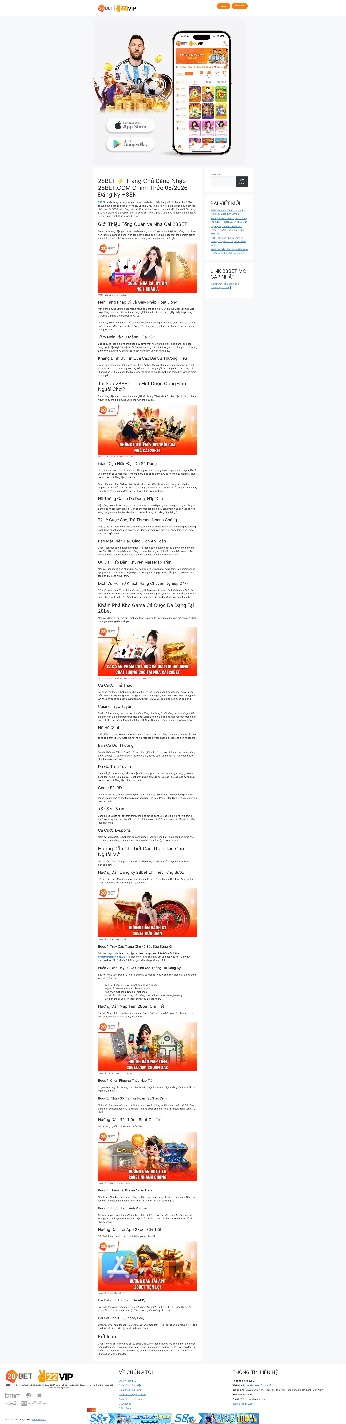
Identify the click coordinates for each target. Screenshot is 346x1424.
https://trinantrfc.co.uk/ (112, 956)
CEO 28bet (125, 1403)
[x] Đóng (92, 1410)
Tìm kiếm (215, 174)
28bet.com (216, 284)
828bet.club (230, 284)
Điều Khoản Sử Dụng (130, 1390)
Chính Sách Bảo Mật (130, 1385)
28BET (101, 202)
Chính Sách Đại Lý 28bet (132, 1394)
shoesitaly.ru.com (220, 287)
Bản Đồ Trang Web (242, 1403)
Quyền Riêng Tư (127, 1380)
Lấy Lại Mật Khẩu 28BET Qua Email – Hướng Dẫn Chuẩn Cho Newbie (227, 230)
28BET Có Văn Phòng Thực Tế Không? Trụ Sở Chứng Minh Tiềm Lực (228, 241)
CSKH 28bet (125, 1408)
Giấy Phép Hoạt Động (130, 1399)
